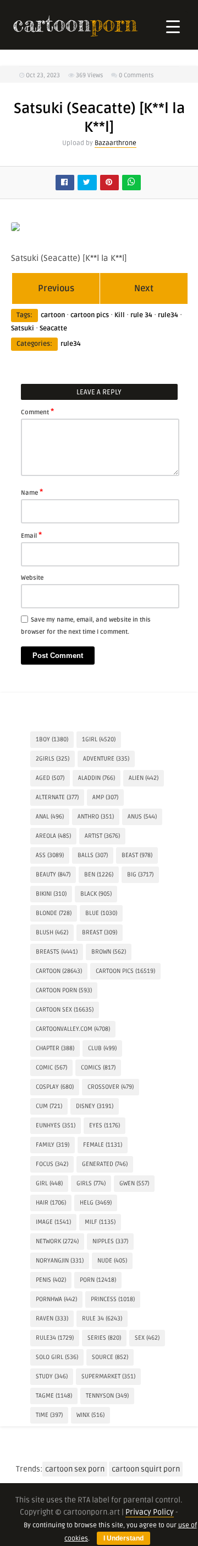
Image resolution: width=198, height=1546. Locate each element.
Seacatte (53, 328)
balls (93, 855)
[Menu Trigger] (173, 26)
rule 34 (141, 315)
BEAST (137, 855)
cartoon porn (64, 990)
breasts (57, 951)
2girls (52, 758)
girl (49, 1183)
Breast (99, 932)
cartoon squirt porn (146, 1469)
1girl (99, 739)
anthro (96, 816)
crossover (110, 1086)
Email (31, 535)
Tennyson (107, 1395)
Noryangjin (60, 1260)
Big (140, 874)
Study (52, 1376)
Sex (147, 1337)
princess (113, 1299)
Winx (90, 1415)
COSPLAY (55, 1086)
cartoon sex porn (75, 1469)
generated (105, 1164)
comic (51, 1067)
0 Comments (136, 75)
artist (102, 835)
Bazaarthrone (115, 143)
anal (50, 816)
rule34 (168, 315)
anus (142, 816)
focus (52, 1164)
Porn (98, 1279)
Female (102, 1144)
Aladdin (96, 778)
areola (53, 835)
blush (52, 932)
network (57, 1241)
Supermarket (108, 1376)
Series (104, 1337)
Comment (37, 411)
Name (32, 492)
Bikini (51, 893)
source (110, 1357)
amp (105, 797)
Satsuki (22, 328)
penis (51, 1279)
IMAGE (53, 1222)
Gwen (134, 1183)
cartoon (53, 315)
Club (102, 1048)
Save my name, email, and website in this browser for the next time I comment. (86, 625)
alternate (57, 797)
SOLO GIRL (57, 1357)
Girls (91, 1183)
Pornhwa (56, 1299)
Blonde (54, 913)
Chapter (55, 1048)
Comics (98, 1067)
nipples (110, 1241)
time (49, 1415)
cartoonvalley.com (73, 1029)
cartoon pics (89, 315)
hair (51, 1202)
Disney (94, 1106)
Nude (112, 1260)
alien (143, 778)
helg (96, 1202)
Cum (49, 1106)
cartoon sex (65, 1009)
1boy (52, 739)
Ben (98, 874)
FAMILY (52, 1144)
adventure (106, 758)
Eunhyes (55, 1125)
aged (50, 778)
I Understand (123, 1538)
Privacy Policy (149, 1512)
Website (32, 577)
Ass (50, 855)
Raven (52, 1318)
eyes (104, 1125)
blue (101, 913)
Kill (119, 315)
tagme (54, 1395)
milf (100, 1222)
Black (96, 893)
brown (108, 951)
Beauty (53, 874)
